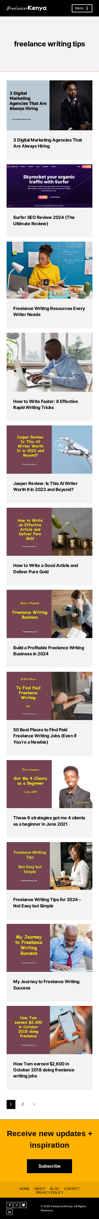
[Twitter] (16, 1205)
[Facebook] (10, 1205)
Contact (71, 1189)
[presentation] (49, 105)
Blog (54, 1189)
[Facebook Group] (24, 1205)
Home (24, 1189)
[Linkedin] (10, 1212)
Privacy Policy (49, 1193)
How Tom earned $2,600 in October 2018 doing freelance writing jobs (43, 1070)
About (39, 1189)
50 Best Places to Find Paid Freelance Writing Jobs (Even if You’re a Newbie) (44, 736)
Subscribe (49, 1166)
